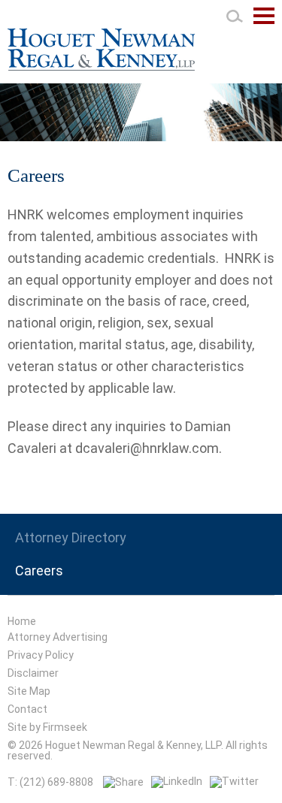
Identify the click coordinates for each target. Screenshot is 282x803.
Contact (27, 709)
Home (22, 621)
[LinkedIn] (176, 781)
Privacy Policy (41, 655)
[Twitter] (234, 781)
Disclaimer (33, 673)
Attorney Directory (70, 537)
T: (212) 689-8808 (50, 782)
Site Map (29, 691)
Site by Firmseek (47, 727)
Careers (39, 570)
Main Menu (263, 23)
